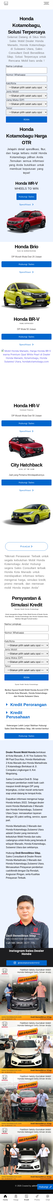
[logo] (6, 3)
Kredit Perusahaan (18, 714)
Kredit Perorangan (28, 704)
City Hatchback (26, 465)
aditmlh (35, 1186)
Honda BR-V (26, 319)
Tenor (9, 108)
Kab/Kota (11, 83)
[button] (26, 705)
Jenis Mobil (12, 91)
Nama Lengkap (14, 66)
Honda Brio (26, 246)
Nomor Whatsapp (15, 74)
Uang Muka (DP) (15, 100)
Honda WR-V (26, 183)
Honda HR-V (26, 405)
